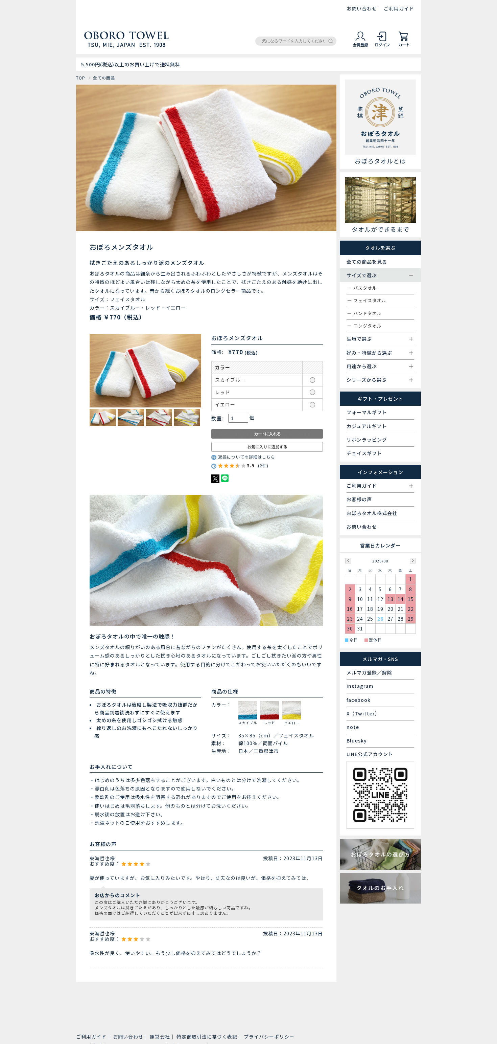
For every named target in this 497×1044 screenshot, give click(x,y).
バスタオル (365, 288)
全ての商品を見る (367, 261)
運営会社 (160, 1036)
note (353, 727)
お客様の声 (359, 499)
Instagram (360, 686)
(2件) (263, 465)
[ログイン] (382, 45)
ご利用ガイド (399, 8)
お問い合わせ (362, 8)
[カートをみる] (404, 45)
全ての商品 (104, 78)
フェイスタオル (369, 300)
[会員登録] (361, 45)
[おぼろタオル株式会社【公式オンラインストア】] (126, 44)
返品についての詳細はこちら (246, 457)
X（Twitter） (363, 713)
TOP (80, 78)
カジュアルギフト (367, 426)
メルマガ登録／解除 (369, 672)
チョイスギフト (364, 453)
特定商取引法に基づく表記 (206, 1036)
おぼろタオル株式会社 (372, 513)
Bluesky (357, 740)
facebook (359, 699)
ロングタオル (367, 326)
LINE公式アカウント (370, 754)
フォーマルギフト (367, 412)
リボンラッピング (367, 439)
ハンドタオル (367, 313)
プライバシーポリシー (269, 1036)
